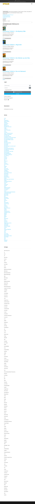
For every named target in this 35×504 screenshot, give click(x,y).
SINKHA (5, 216)
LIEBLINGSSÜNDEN (7, 187)
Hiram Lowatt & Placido (8, 172)
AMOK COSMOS (6, 121)
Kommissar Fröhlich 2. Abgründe (12, 44)
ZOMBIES (5, 241)
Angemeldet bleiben (8, 89)
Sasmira (5, 210)
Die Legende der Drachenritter (9, 149)
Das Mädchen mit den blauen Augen (10, 137)
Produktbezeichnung (6, 15)
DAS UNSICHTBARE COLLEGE (8, 139)
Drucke (5, 156)
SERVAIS (5, 213)
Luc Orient (5, 189)
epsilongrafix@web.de (23, 1)
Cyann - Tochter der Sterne (8, 133)
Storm (5, 219)
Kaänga (5, 178)
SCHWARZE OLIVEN (7, 212)
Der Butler (5, 140)
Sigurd (5, 215)
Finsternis (5, 163)
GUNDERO (6, 170)
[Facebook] (15, 0)
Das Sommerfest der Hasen (8, 138)
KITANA (5, 180)
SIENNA (5, 214)
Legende (5, 185)
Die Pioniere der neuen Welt (8, 151)
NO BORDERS (6, 202)
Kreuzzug (5, 182)
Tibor (5, 228)
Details (4, 39)
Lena (5, 186)
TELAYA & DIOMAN (7, 226)
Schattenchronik (6, 211)
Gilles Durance (6, 169)
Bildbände (5, 124)
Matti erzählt (6, 195)
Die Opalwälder (6, 150)
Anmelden (17, 93)
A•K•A (5, 118)
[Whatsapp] (19, 0)
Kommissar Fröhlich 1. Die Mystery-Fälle (14, 31)
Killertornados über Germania (9, 179)
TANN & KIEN (6, 224)
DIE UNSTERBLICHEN (7, 153)
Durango (5, 158)
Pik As (5, 204)
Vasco (5, 232)
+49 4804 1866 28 (11, 1)
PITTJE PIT (5, 205)
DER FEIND (6, 141)
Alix (4, 119)
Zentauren (5, 240)
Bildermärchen (6, 125)
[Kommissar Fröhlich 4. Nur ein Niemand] (17, 69)
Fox (4, 165)
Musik (5, 199)
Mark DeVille (6, 194)
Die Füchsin (6, 147)
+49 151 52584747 (17, 1)
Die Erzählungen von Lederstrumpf (9, 146)
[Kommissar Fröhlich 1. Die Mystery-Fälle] (17, 29)
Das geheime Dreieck (7, 136)
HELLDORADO (6, 171)
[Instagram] (18, 0)
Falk (4, 159)
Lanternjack (6, 184)
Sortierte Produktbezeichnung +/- (8, 14)
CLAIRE (5, 127)
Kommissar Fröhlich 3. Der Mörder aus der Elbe (16, 58)
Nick (5, 201)
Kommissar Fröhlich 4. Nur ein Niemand (14, 71)
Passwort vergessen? (7, 96)
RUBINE (5, 209)
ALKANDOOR (6, 120)
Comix (5, 131)
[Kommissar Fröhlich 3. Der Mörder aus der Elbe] (17, 55)
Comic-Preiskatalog (7, 130)
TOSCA (5, 230)
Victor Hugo (6, 233)
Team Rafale (6, 225)
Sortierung (4, 17)
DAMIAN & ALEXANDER (7, 134)
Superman (5, 221)
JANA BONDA (6, 173)
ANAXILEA (5, 122)
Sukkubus (5, 220)
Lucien (5, 190)
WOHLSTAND (6, 236)
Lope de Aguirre (6, 188)
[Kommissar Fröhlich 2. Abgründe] (17, 42)
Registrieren (6, 99)
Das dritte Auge (6, 135)
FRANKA (5, 166)
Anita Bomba (6, 123)
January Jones (6, 174)
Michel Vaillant (6, 198)
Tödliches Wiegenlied (7, 229)
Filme (5, 162)
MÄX (5, 196)
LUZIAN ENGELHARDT (7, 193)
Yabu (5, 237)
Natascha (5, 200)
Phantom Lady (6, 203)
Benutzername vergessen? (8, 97)
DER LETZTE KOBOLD (7, 142)
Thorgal (5, 227)
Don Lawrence (6, 155)
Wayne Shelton (6, 234)
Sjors (5, 217)
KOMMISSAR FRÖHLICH (8, 181)
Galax (5, 167)
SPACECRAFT (6, 218)
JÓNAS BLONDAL (6, 177)
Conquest (5, 132)
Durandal (5, 157)
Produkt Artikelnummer (6, 16)
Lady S (5, 183)
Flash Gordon (6, 164)
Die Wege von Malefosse (8, 154)
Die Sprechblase (6, 152)
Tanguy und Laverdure (7, 222)
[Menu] (31, 4)
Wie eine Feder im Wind (8, 235)
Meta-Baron (6, 197)
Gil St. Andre (6, 168)
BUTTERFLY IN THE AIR (7, 126)
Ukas (5, 231)
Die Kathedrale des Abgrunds (9, 148)
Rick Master (6, 206)
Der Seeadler (6, 143)
